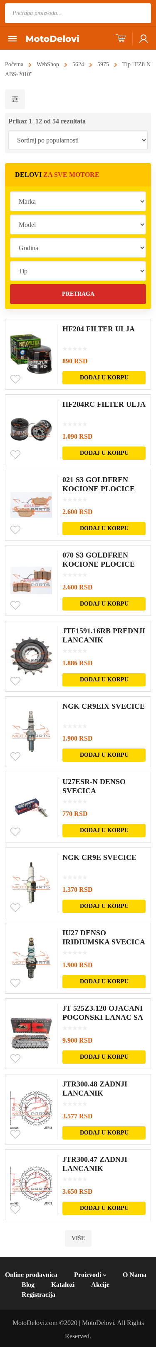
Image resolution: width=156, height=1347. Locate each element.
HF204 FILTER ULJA (98, 329)
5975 (103, 64)
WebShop (48, 64)
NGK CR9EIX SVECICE (103, 706)
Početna (14, 64)
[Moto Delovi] (52, 38)
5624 (78, 64)
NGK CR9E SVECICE (99, 857)
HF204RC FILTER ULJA (104, 404)
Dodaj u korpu (104, 377)
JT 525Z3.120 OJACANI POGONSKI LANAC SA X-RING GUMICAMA (102, 1017)
